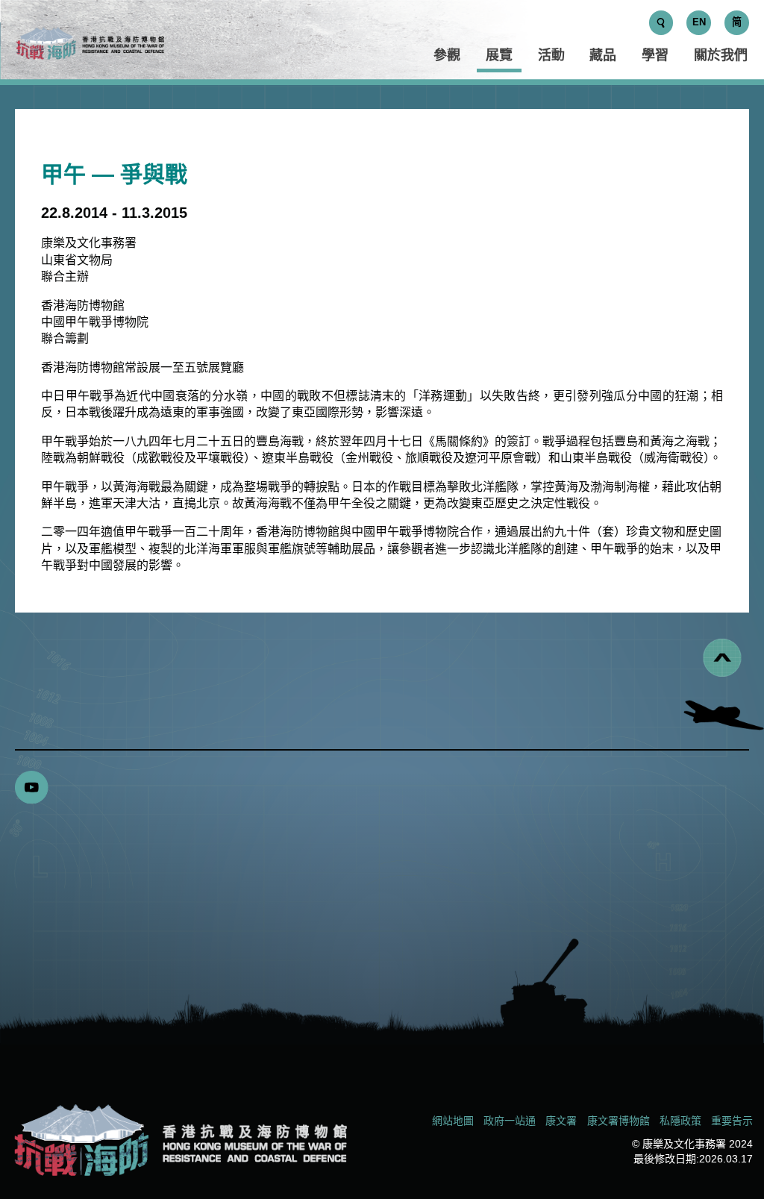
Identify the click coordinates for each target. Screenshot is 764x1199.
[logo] (89, 46)
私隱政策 (680, 1121)
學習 (655, 55)
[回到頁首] (722, 658)
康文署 (561, 1121)
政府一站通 (509, 1121)
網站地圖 (453, 1121)
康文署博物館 (618, 1121)
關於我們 (721, 55)
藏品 (602, 55)
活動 (551, 55)
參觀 (446, 55)
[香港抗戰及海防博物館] (179, 1140)
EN (699, 22)
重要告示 (732, 1121)
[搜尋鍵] (661, 22)
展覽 (499, 55)
